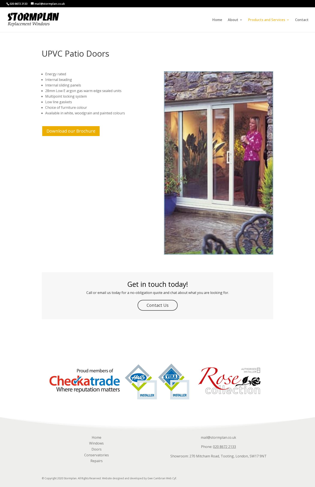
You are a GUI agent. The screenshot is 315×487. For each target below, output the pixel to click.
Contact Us (158, 305)
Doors (97, 449)
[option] (84, 381)
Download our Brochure (70, 131)
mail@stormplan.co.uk (218, 437)
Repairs (96, 460)
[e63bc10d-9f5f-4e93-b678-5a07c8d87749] (218, 253)
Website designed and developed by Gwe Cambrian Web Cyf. (139, 478)
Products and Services (266, 20)
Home (217, 20)
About (233, 20)
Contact (302, 20)
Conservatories (96, 455)
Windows (96, 443)
